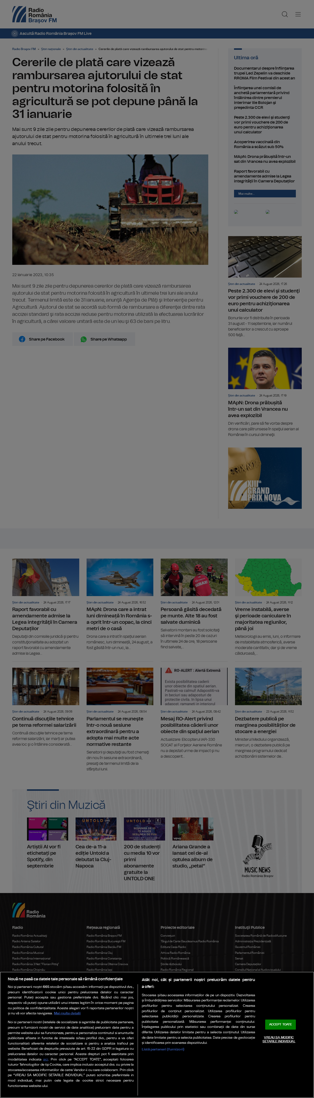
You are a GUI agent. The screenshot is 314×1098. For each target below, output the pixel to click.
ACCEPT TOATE (280, 1024)
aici (45, 1059)
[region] (157, 1035)
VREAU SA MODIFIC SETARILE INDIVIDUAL (278, 1039)
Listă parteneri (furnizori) (163, 1049)
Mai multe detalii (67, 1013)
